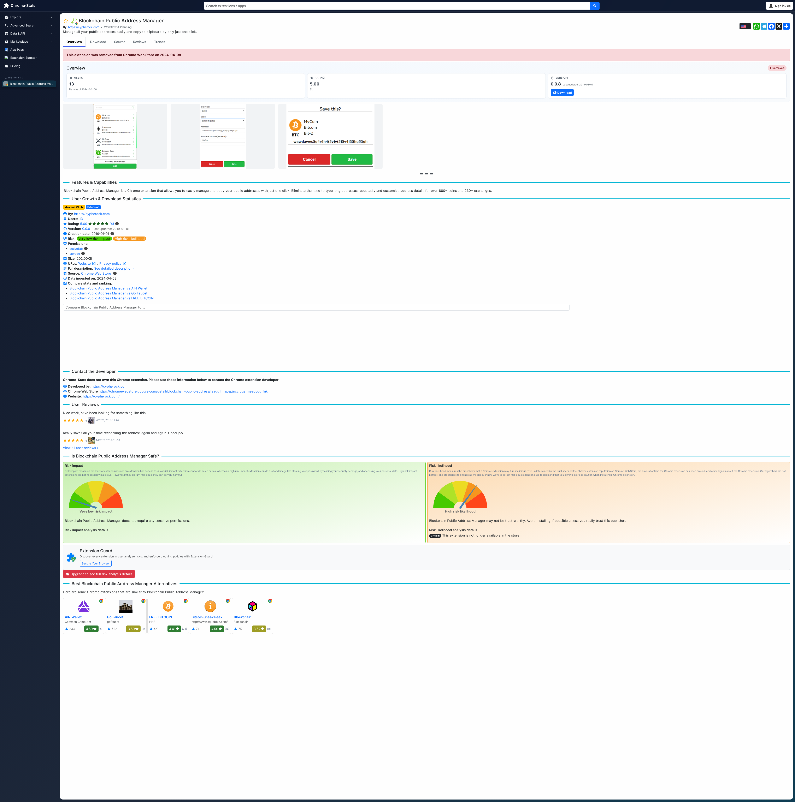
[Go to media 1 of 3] (421, 173)
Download (98, 42)
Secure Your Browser (96, 563)
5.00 (97, 224)
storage (75, 253)
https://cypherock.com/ (101, 396)
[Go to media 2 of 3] (426, 173)
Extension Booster (23, 58)
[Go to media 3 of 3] (431, 173)
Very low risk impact (94, 239)
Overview (74, 42)
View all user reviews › (80, 448)
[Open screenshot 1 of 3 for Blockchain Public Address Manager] (115, 136)
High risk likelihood (130, 239)
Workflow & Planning (118, 27)
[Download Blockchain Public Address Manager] (667, 85)
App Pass (17, 50)
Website (85, 263)
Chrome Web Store (96, 273)
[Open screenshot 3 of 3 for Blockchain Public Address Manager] (330, 136)
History (16, 77)
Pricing (15, 66)
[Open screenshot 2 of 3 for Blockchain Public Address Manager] (223, 136)
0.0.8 (86, 229)
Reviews (139, 42)
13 (81, 219)
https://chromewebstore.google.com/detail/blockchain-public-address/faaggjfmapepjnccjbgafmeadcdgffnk (183, 391)
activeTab (76, 248)
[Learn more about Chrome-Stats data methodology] (115, 273)
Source (119, 42)
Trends (159, 42)
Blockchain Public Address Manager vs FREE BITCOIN (112, 298)
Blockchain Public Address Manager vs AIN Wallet (108, 288)
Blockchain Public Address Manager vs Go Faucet (108, 293)
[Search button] (595, 6)
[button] (779, 6)
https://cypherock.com (83, 27)
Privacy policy (111, 263)
